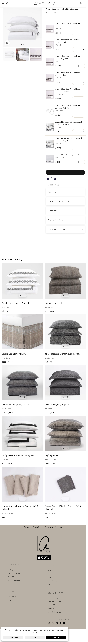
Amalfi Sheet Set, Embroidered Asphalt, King (67, 73)
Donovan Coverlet (53, 303)
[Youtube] (64, 623)
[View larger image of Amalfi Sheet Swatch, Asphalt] (50, 159)
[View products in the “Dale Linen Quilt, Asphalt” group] (63, 397)
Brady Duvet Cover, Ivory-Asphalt (18, 455)
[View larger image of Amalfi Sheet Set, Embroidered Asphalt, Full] (50, 45)
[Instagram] (53, 623)
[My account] (81, 3)
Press (49, 574)
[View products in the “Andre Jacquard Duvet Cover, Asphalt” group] (63, 346)
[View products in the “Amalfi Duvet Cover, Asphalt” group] (21, 295)
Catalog (10, 604)
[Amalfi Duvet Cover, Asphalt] (22, 280)
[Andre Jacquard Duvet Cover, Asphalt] (65, 331)
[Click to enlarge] (7, 42)
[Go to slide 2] (23, 44)
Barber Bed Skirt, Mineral (14, 353)
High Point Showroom (15, 573)
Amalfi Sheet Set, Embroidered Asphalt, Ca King (67, 90)
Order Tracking (53, 598)
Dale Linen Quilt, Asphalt (57, 404)
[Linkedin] (60, 623)
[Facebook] (49, 623)
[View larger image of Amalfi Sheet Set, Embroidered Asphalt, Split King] (50, 111)
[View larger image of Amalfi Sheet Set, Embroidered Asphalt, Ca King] (50, 94)
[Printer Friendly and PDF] (65, 178)
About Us (51, 570)
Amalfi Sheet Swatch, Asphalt (67, 155)
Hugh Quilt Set (52, 455)
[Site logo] (44, 3)
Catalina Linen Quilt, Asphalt (16, 404)
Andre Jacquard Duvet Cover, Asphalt (62, 353)
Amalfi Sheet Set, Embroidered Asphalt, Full (67, 41)
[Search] (7, 3)
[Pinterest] (57, 623)
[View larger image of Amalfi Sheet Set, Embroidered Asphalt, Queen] (50, 62)
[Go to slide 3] (26, 44)
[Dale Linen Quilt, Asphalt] (65, 382)
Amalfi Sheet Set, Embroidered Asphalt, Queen (67, 57)
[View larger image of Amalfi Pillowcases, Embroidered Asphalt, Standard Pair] (50, 127)
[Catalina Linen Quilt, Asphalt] (22, 382)
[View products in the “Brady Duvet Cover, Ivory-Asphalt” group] (21, 448)
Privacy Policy (52, 608)
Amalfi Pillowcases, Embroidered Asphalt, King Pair (68, 139)
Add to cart (65, 172)
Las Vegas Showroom (15, 569)
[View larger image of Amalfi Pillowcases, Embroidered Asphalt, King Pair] (50, 144)
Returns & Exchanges (55, 605)
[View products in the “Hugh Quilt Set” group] (63, 448)
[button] (5, 27)
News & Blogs (52, 581)
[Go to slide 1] (21, 44)
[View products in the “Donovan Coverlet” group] (63, 295)
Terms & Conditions (54, 612)
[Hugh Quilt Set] (65, 433)
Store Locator (12, 584)
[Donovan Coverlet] (65, 280)
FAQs (49, 584)
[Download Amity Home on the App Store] (44, 557)
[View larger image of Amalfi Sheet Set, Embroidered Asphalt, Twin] (50, 29)
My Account (12, 596)
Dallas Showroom (14, 577)
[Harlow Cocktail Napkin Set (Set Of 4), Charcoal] (65, 484)
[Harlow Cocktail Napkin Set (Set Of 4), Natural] (22, 484)
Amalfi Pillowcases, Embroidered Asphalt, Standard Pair (68, 123)
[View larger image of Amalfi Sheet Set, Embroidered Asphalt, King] (50, 78)
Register (10, 600)
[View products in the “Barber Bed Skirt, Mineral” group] (21, 346)
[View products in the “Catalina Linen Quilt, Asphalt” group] (21, 397)
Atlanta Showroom (14, 580)
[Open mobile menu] (3, 3)
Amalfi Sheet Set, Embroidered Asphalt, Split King (67, 106)
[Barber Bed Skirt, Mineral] (22, 331)
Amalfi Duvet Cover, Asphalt (15, 303)
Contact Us (51, 577)
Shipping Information (55, 601)
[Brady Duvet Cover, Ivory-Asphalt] (22, 433)
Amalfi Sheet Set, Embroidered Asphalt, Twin (67, 24)
